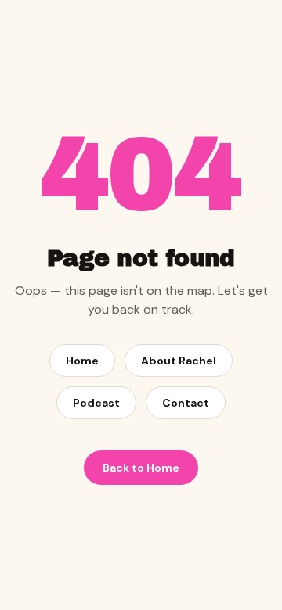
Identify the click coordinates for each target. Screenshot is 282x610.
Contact (185, 403)
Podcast (96, 403)
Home (82, 360)
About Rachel (178, 360)
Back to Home (141, 468)
